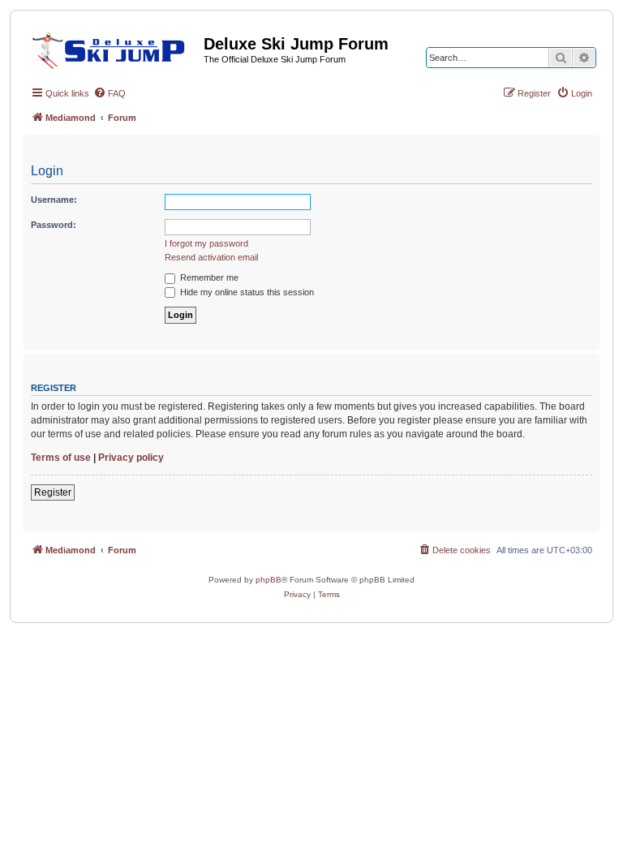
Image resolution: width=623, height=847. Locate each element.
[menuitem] (109, 93)
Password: (53, 225)
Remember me (208, 277)
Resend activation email (211, 257)
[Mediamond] (113, 48)
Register (52, 492)
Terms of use (61, 457)
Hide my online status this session (246, 292)
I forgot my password (206, 243)
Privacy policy (131, 457)
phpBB (268, 579)
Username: (54, 199)
